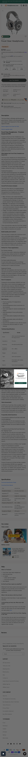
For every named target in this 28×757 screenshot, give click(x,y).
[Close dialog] (26, 370)
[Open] (3, 753)
